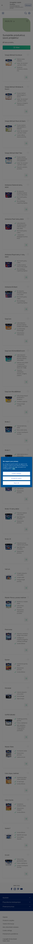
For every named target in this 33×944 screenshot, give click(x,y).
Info (14, 468)
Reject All (16, 483)
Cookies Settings (16, 473)
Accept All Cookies (16, 478)
